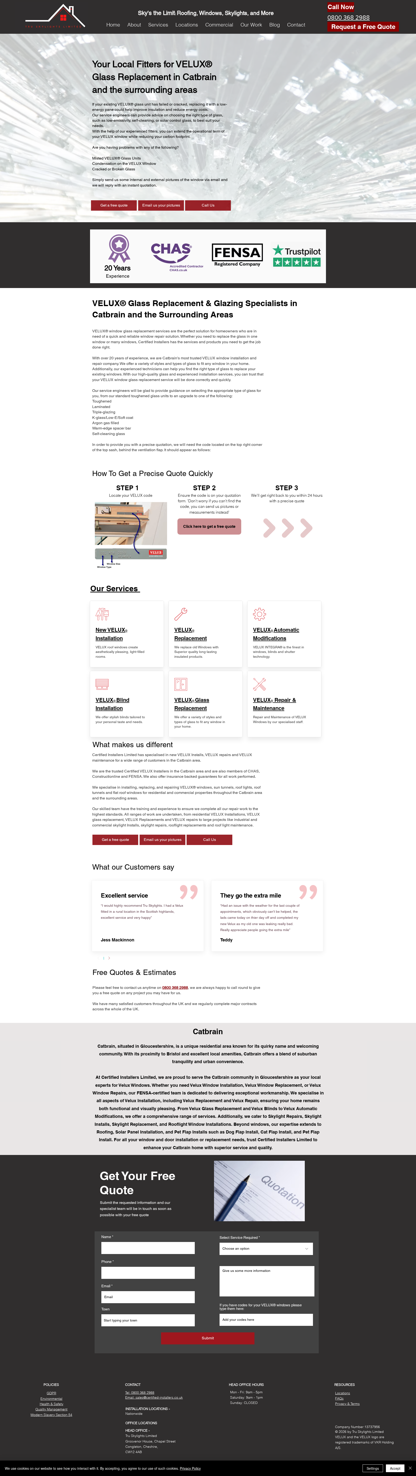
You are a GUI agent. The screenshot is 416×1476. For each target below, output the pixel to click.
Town (105, 1309)
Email (105, 1286)
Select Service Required (239, 1237)
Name (106, 1237)
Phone (106, 1261)
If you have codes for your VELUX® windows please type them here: (261, 1306)
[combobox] (148, 1320)
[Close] (410, 1468)
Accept (395, 1468)
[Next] (109, 958)
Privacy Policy (190, 1468)
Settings (373, 1468)
